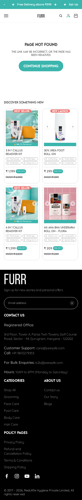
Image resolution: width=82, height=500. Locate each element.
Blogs (48, 404)
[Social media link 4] (27, 476)
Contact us (52, 390)
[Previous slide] (9, 126)
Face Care (11, 404)
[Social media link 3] (17, 476)
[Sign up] (72, 303)
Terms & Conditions (18, 460)
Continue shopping (41, 66)
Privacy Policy (14, 442)
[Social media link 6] (37, 476)
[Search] (61, 16)
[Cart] (76, 16)
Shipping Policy (15, 467)
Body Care (12, 417)
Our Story (51, 397)
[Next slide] (34, 126)
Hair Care (11, 424)
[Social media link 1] (6, 476)
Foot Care (11, 411)
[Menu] (6, 16)
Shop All (10, 390)
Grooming (11, 397)
